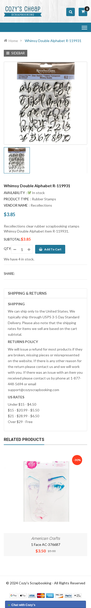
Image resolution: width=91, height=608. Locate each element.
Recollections (41, 205)
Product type (16, 199)
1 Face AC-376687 (45, 544)
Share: (9, 274)
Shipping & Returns (27, 293)
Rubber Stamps (44, 199)
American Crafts (45, 538)
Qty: (7, 249)
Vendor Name (16, 205)
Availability (14, 193)
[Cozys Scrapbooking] (45, 595)
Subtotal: (12, 239)
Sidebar (18, 53)
